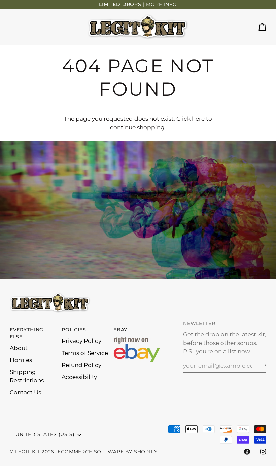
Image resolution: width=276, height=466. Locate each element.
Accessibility (79, 376)
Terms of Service (85, 353)
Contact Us (25, 392)
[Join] (260, 364)
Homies (21, 360)
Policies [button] (74, 330)
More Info (161, 4)
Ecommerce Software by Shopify (107, 452)
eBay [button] (120, 330)
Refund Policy (81, 365)
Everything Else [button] (26, 333)
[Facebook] (247, 452)
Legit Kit (27, 452)
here (198, 118)
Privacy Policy (81, 340)
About (19, 348)
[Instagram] (263, 452)
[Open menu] (20, 27)
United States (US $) (45, 434)
